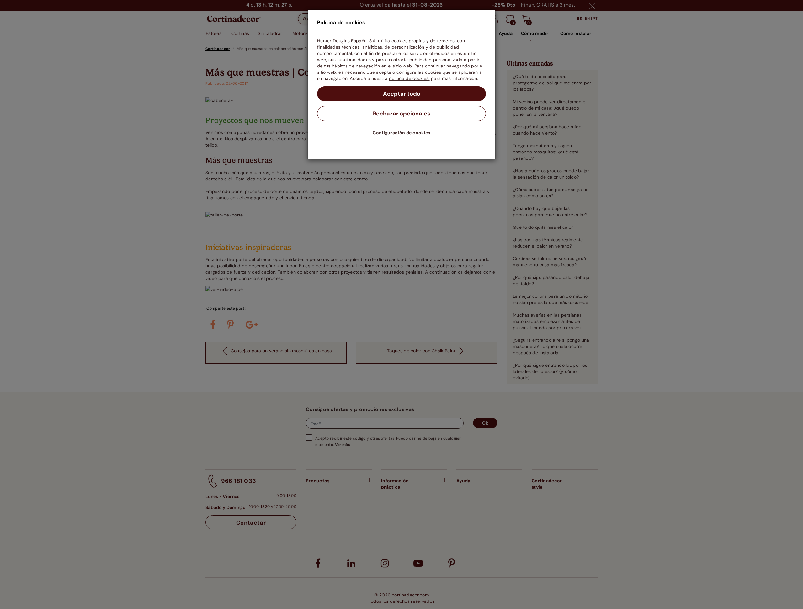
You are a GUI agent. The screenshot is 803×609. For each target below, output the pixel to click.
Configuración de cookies (401, 133)
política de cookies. (409, 78)
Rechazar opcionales (401, 113)
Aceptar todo (401, 94)
